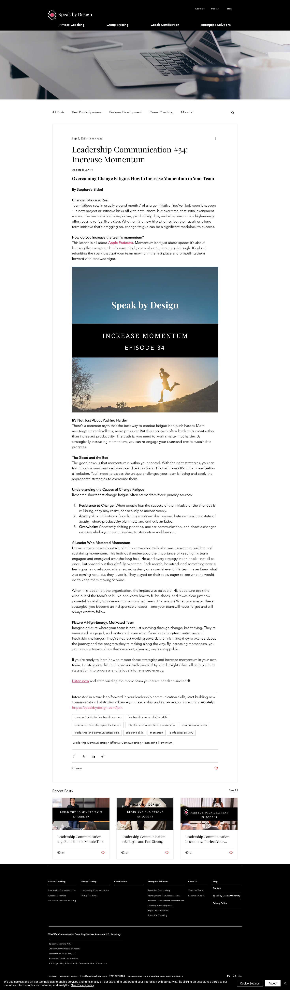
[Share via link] (103, 756)
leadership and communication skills (97, 732)
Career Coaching (161, 112)
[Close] (285, 983)
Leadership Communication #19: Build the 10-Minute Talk (80, 839)
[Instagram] (234, 976)
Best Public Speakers (86, 112)
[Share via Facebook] (74, 756)
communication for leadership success (98, 717)
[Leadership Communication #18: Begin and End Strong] (145, 814)
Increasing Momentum (158, 742)
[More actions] (215, 138)
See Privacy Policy (82, 985)
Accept (273, 983)
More (185, 112)
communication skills (194, 725)
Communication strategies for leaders (98, 725)
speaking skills (134, 732)
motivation (156, 732)
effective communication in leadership (151, 725)
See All (233, 790)
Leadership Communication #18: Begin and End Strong (143, 839)
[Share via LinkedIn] (93, 756)
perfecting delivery (181, 732)
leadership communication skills (147, 717)
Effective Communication (125, 742)
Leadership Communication (90, 742)
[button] (233, 112)
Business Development (125, 112)
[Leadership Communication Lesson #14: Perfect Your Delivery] (209, 814)
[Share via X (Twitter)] (83, 756)
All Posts (58, 112)
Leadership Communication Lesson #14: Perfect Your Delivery (207, 839)
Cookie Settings (250, 983)
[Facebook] (228, 976)
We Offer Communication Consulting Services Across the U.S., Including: (84, 934)
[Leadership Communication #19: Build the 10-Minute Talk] (80, 814)
